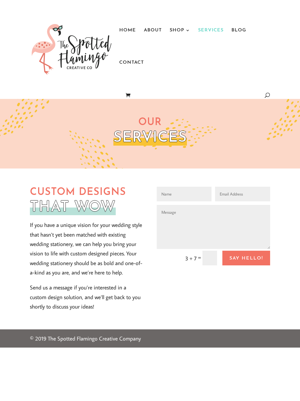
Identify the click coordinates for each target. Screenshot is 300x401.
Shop (177, 30)
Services (211, 30)
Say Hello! (246, 258)
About (153, 30)
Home (127, 30)
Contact (131, 62)
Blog (238, 30)
